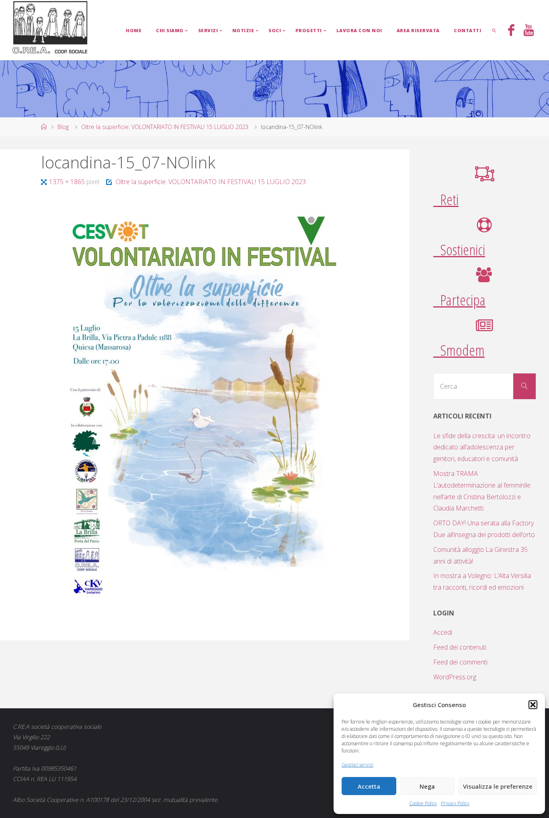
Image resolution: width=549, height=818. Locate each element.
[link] (494, 30)
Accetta (369, 786)
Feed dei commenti (460, 662)
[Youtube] (528, 31)
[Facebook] (511, 31)
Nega (427, 786)
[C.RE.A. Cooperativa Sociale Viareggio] (50, 27)
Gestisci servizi (357, 764)
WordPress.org (454, 676)
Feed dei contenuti (459, 647)
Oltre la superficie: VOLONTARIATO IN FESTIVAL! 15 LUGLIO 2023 (164, 127)
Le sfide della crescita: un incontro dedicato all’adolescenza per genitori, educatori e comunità (482, 447)
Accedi (442, 632)
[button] (533, 705)
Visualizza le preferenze (498, 786)
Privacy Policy (455, 803)
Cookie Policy (423, 803)
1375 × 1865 (67, 181)
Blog (63, 127)
